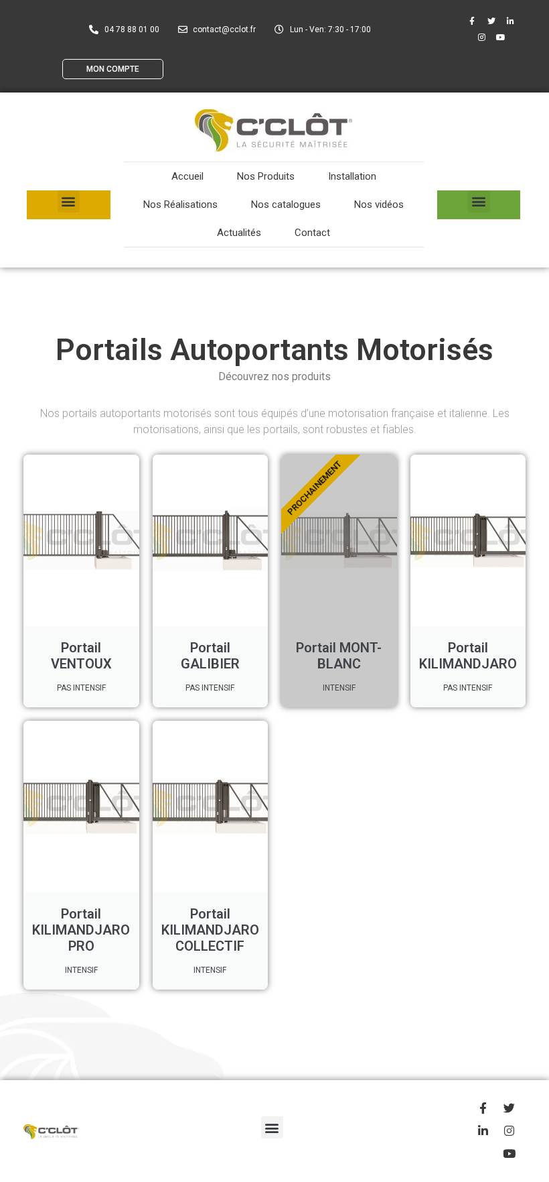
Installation (352, 176)
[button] (69, 201)
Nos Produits (266, 176)
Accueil (187, 176)
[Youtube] (501, 37)
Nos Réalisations (180, 204)
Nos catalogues (286, 204)
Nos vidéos (379, 204)
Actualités (239, 233)
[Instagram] (481, 37)
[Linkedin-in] (511, 21)
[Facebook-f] (472, 21)
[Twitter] (491, 21)
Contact (312, 233)
